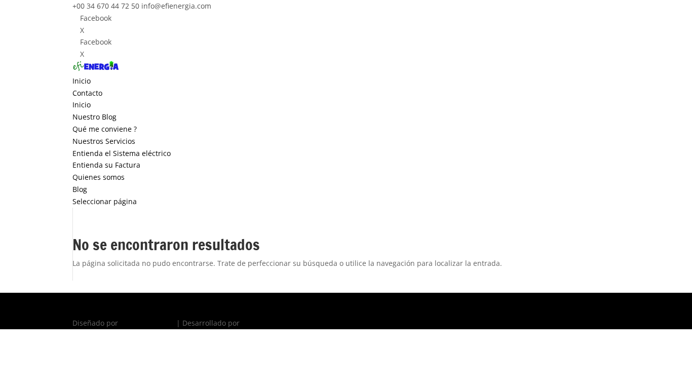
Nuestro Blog (94, 117)
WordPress (260, 323)
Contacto (87, 93)
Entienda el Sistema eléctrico (121, 153)
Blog (79, 189)
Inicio (81, 81)
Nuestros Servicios (103, 141)
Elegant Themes (147, 323)
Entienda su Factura (106, 165)
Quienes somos (98, 177)
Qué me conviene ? (104, 129)
